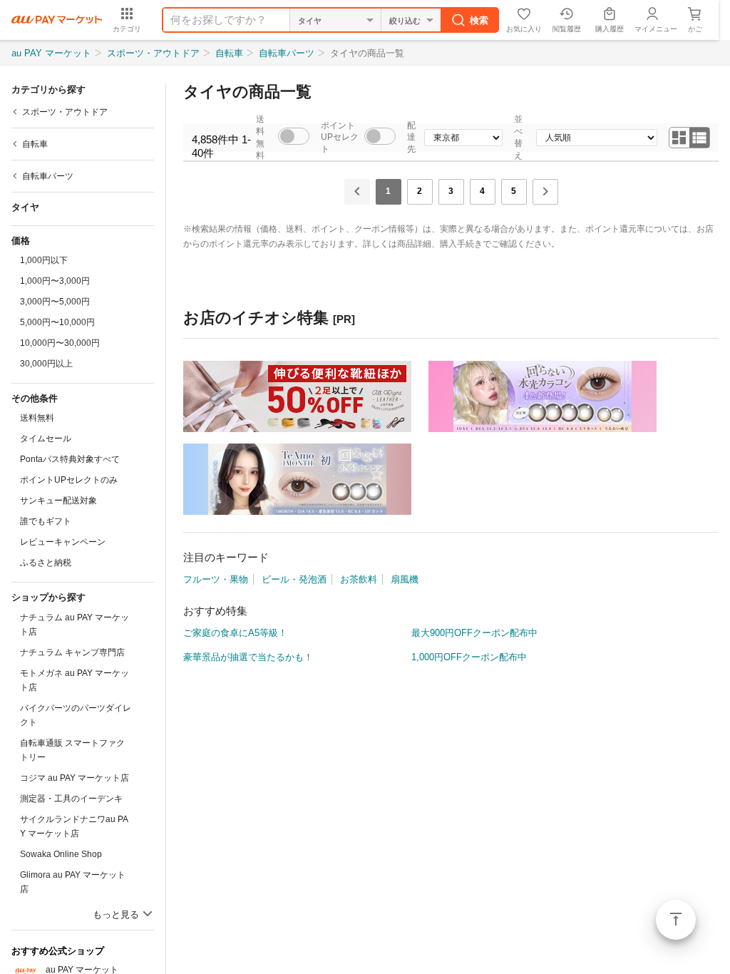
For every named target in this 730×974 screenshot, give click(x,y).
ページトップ (676, 920)
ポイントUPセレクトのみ (69, 480)
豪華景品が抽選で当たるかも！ (248, 657)
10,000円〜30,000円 (60, 343)
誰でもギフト (45, 521)
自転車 (229, 53)
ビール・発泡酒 (294, 579)
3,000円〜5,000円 (55, 302)
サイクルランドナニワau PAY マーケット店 (74, 826)
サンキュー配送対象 (58, 501)
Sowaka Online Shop (61, 854)
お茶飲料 (358, 579)
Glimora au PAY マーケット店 (72, 882)
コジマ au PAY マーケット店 (74, 778)
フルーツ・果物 (215, 579)
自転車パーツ (286, 53)
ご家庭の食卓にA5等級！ (235, 632)
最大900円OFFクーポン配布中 (474, 632)
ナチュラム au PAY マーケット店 (74, 624)
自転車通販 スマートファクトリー (72, 750)
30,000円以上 (46, 364)
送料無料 (37, 418)
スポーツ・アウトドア (153, 53)
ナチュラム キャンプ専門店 (72, 652)
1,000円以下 (44, 260)
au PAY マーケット (51, 53)
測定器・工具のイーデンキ (71, 799)
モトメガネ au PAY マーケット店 (74, 680)
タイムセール (45, 439)
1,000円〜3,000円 (55, 281)
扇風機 (404, 579)
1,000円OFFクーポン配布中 (469, 657)
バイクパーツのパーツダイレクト (75, 715)
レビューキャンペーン (63, 542)
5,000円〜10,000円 (57, 322)
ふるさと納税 (45, 563)
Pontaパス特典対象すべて (70, 459)
